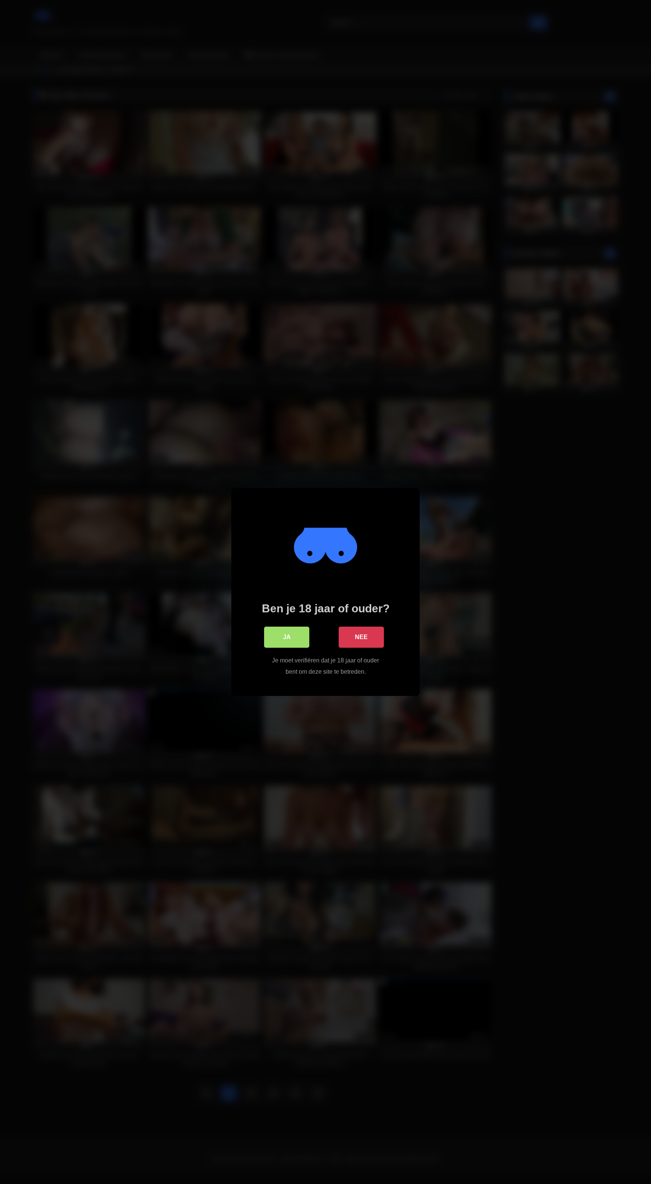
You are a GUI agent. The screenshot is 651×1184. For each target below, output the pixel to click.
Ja (287, 637)
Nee (361, 637)
